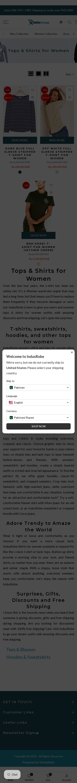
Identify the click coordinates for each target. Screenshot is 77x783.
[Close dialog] (72, 352)
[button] (38, 387)
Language (11, 396)
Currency (11, 411)
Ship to (10, 381)
